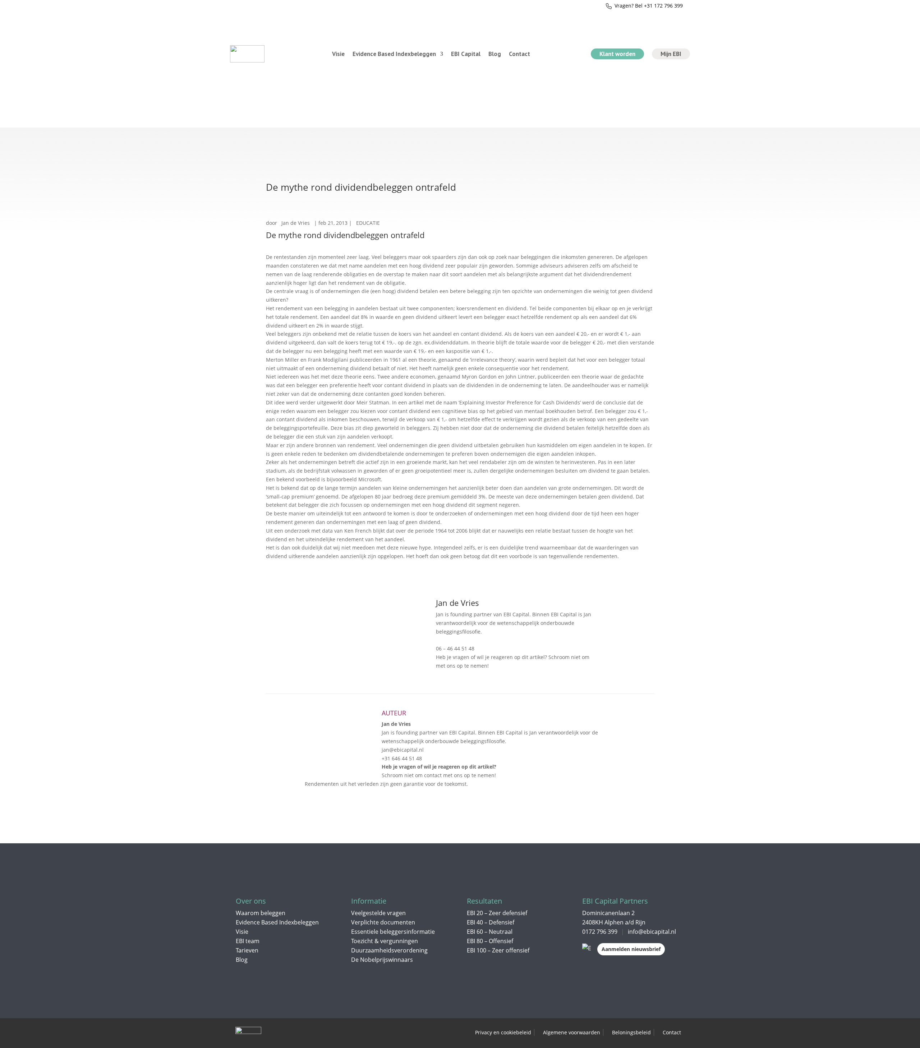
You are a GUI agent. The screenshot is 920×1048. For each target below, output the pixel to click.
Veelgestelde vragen (378, 913)
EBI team (247, 941)
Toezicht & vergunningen (384, 941)
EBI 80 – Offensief (490, 941)
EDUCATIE (368, 222)
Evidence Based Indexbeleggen (394, 54)
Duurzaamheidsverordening (389, 950)
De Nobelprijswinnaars (382, 960)
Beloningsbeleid (631, 1032)
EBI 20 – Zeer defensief (497, 913)
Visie (338, 54)
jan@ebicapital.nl (460, 640)
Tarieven (247, 950)
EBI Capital (465, 54)
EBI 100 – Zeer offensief (498, 950)
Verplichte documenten (383, 922)
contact (602, 657)
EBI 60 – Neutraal (489, 932)
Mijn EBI (671, 54)
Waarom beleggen (260, 913)
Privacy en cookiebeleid (503, 1032)
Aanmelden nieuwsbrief (631, 949)
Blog (494, 54)
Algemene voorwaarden (571, 1032)
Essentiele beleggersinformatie (393, 932)
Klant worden (617, 54)
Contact (519, 54)
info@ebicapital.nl (652, 932)
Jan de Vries (295, 222)
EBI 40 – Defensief (490, 922)
